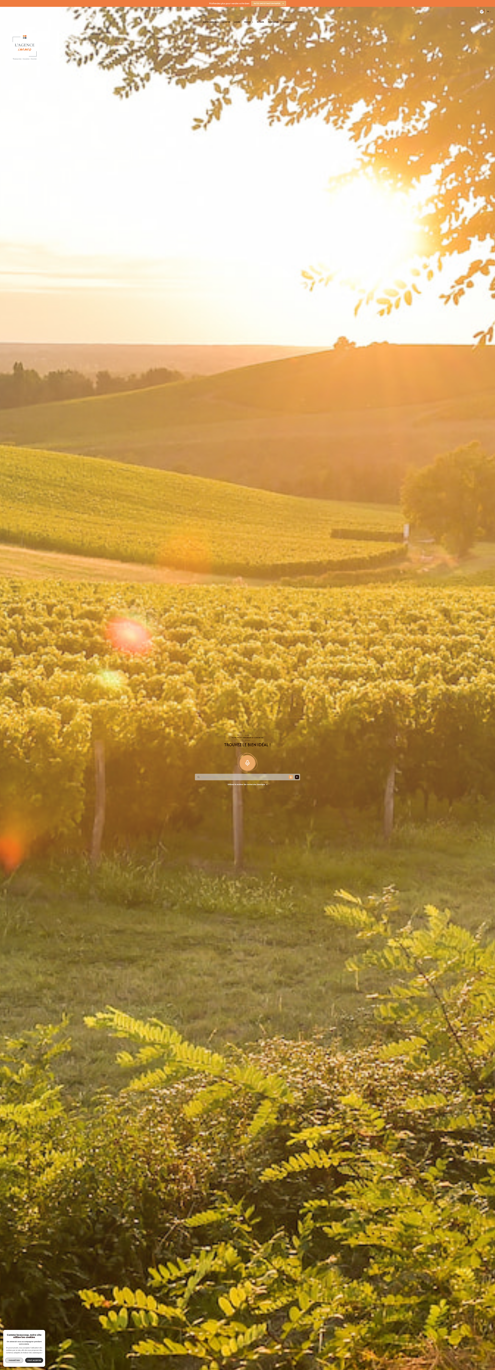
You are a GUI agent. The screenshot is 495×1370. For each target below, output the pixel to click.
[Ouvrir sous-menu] (218, 22)
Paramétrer (14, 1360)
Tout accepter (34, 1360)
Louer (237, 22)
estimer (260, 22)
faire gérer (273, 22)
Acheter (226, 22)
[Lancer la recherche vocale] (247, 762)
